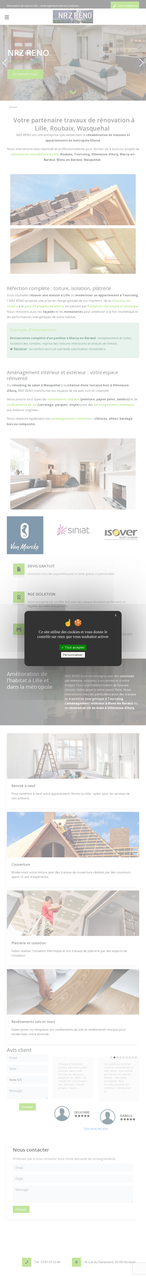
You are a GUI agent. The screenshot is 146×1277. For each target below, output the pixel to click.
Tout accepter (74, 647)
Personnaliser (73, 655)
